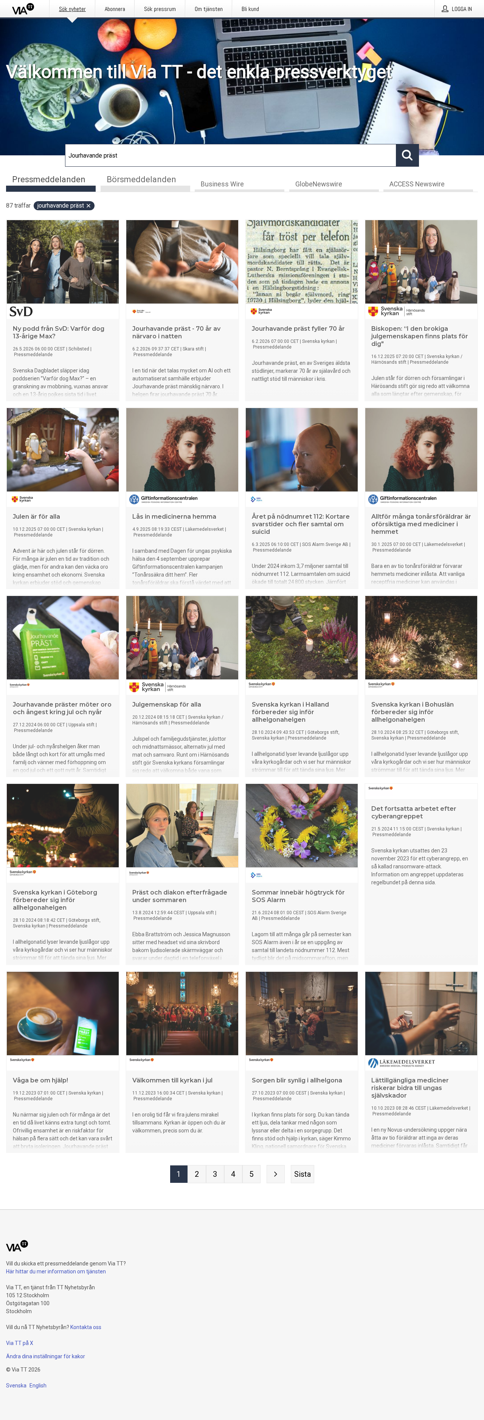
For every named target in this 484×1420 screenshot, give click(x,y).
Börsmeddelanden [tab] (141, 179)
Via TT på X (19, 1343)
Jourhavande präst (60, 205)
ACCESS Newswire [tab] (417, 184)
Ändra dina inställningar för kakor (45, 1356)
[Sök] (407, 155)
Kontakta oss (85, 1327)
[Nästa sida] (276, 1174)
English (38, 1385)
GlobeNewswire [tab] (318, 184)
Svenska (16, 1385)
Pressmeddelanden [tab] (48, 179)
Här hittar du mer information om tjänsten (56, 1271)
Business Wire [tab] (222, 184)
